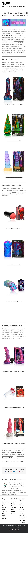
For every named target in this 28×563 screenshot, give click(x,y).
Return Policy (4, 508)
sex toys (16, 330)
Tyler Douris (6, 461)
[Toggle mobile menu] (25, 2)
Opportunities (14, 499)
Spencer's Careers (13, 503)
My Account (5, 502)
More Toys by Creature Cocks (12, 325)
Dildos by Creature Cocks (10, 59)
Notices (13, 513)
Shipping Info (4, 512)
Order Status (4, 505)
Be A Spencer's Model (13, 507)
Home (4, 15)
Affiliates (13, 511)
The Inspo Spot (13, 458)
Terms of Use (13, 525)
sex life (22, 52)
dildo (3, 64)
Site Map (4, 519)
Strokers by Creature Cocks (11, 185)
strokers (21, 41)
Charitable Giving (22, 512)
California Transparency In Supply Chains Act (22, 517)
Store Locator (21, 505)
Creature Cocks (9, 35)
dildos (16, 41)
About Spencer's (21, 508)
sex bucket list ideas (7, 456)
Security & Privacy (6, 525)
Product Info (4, 516)
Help (3, 499)
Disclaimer (22, 522)
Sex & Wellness (22, 461)
